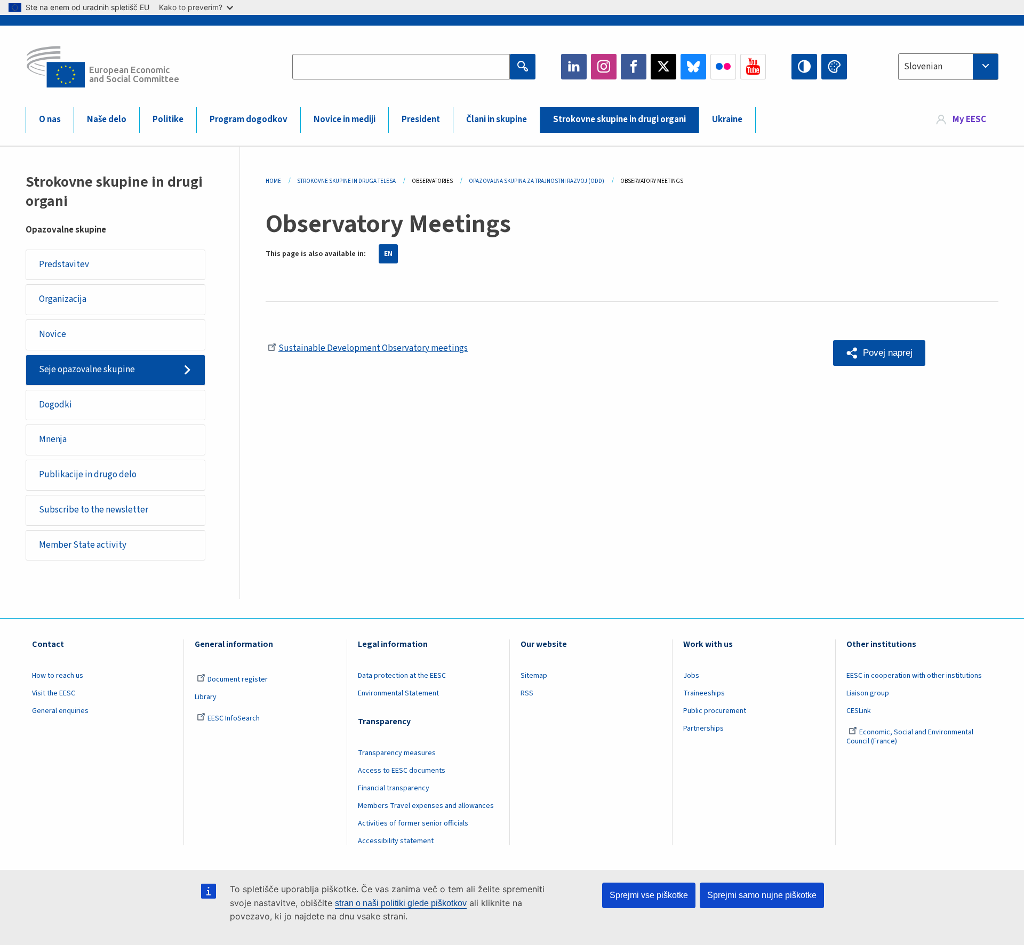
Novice (52, 334)
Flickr (723, 66)
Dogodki (55, 404)
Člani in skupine (496, 119)
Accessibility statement (396, 841)
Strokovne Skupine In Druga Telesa (346, 181)
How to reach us (57, 675)
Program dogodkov (248, 119)
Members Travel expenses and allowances (426, 805)
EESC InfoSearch (233, 718)
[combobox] (948, 66)
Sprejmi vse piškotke (649, 895)
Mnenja (53, 439)
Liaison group (867, 693)
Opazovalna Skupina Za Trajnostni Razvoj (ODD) (536, 181)
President (421, 119)
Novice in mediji (344, 119)
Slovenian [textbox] (923, 66)
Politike (168, 119)
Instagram (604, 66)
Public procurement (714, 711)
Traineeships (704, 693)
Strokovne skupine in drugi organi (619, 119)
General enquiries (60, 711)
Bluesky (693, 66)
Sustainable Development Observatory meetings (373, 348)
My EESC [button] (969, 119)
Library (206, 697)
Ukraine (727, 119)
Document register (237, 679)
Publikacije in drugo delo (88, 474)
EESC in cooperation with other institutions (914, 675)
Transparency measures (397, 753)
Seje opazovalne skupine (87, 369)
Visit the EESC (53, 693)
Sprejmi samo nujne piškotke (762, 895)
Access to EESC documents (401, 770)
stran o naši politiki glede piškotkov (401, 903)
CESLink (858, 711)
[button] (879, 353)
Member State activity (82, 545)
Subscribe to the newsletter (93, 509)
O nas (50, 119)
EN (388, 254)
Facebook (633, 66)
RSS (527, 693)
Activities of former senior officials (413, 823)
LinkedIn (574, 66)
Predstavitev (64, 264)
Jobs (691, 675)
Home (273, 181)
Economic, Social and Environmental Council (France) (909, 737)
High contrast (804, 66)
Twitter (663, 66)
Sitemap (534, 675)
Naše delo (106, 119)
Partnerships (703, 728)
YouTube (753, 66)
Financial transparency (393, 788)
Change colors (834, 66)
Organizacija (62, 299)
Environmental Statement (398, 693)
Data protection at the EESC (402, 675)
